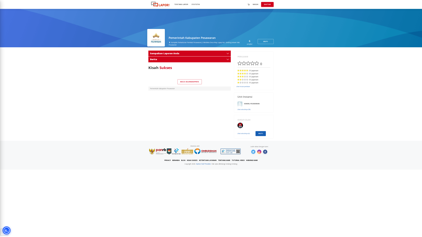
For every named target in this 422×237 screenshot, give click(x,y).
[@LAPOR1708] (253, 152)
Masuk (255, 4)
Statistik (196, 4)
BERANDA (176, 160)
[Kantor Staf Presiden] (187, 151)
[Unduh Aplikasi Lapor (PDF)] (230, 151)
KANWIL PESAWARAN (252, 104)
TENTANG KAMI (224, 160)
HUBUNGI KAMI (252, 160)
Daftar (267, 4)
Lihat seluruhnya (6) (243, 133)
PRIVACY (167, 160)
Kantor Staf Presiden (203, 164)
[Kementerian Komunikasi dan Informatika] (176, 151)
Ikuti (265, 41)
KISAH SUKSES (192, 160)
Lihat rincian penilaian (243, 86)
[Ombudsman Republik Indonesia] (207, 151)
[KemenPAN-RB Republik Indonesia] (157, 151)
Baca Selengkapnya (189, 82)
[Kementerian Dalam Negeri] (169, 151)
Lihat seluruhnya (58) (243, 109)
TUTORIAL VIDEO (238, 160)
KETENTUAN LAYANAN (207, 160)
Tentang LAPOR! (181, 4)
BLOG (183, 160)
